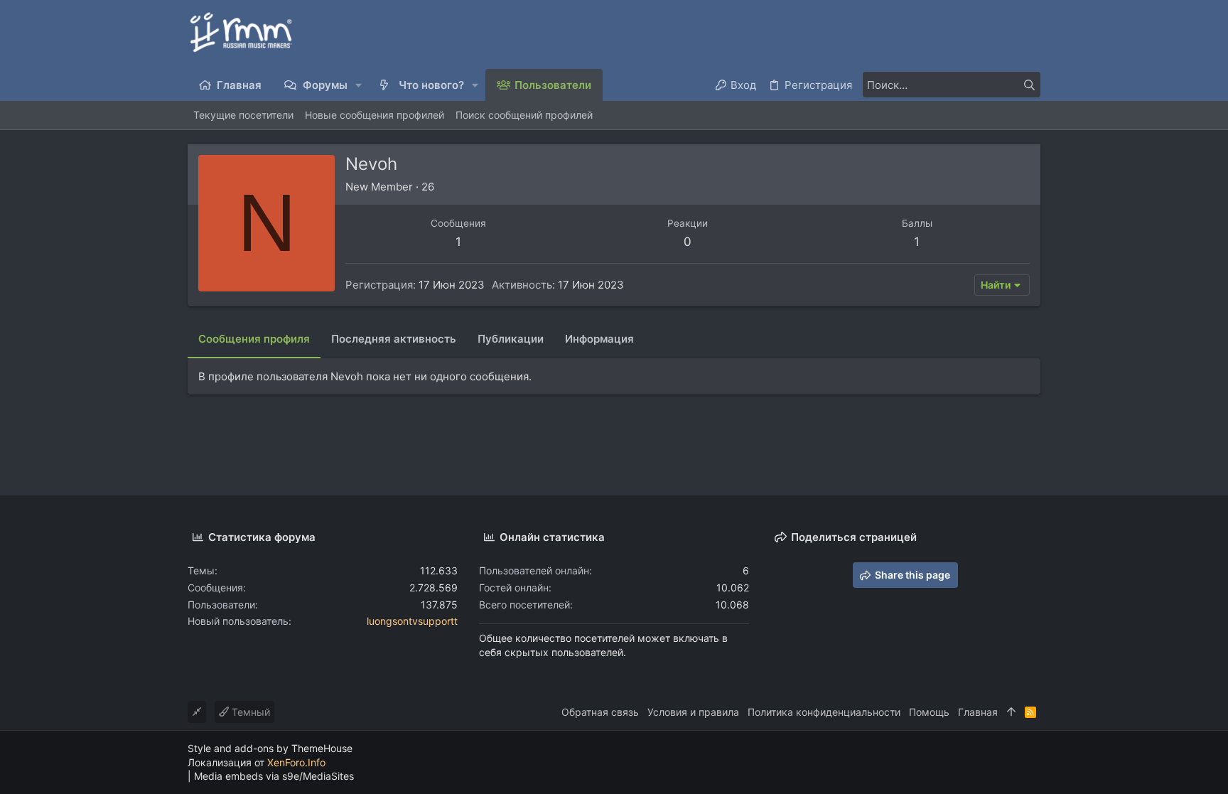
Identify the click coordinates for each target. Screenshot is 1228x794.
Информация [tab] (599, 338)
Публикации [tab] (511, 338)
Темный (249, 712)
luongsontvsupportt (412, 621)
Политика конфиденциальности (824, 712)
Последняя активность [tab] (393, 338)
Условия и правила (693, 712)
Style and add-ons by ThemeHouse (270, 748)
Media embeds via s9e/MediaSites (274, 776)
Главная (978, 712)
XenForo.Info (296, 762)
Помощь (929, 712)
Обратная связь (600, 712)
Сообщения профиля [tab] (254, 338)
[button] (359, 85)
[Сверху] (1011, 712)
